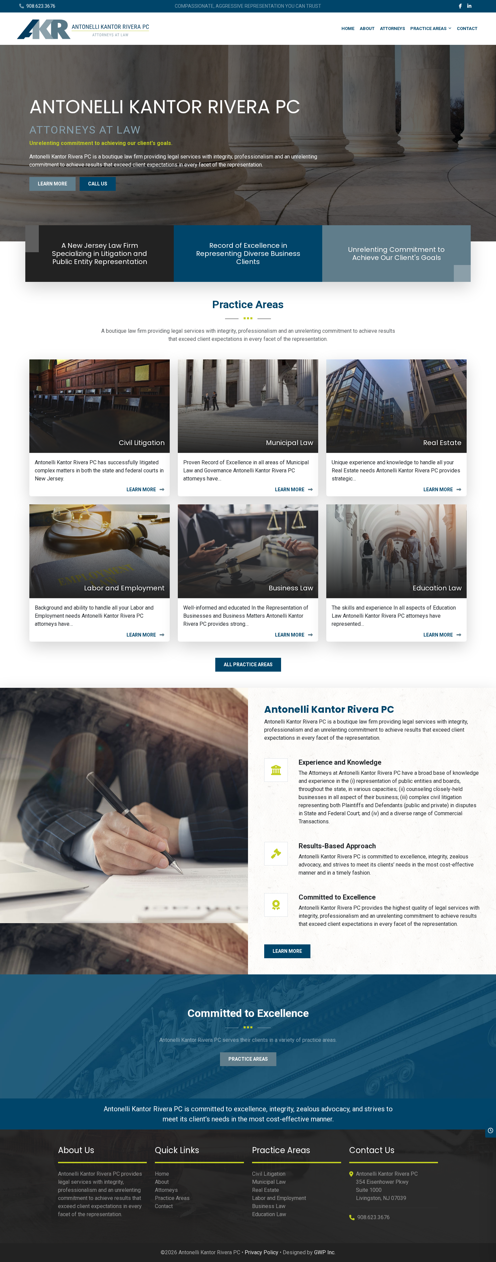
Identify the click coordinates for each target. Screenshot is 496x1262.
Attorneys (392, 28)
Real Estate (265, 1190)
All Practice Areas (248, 664)
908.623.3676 (40, 6)
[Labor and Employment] (99, 551)
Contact (467, 28)
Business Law (268, 1206)
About (367, 28)
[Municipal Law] (248, 406)
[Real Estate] (396, 406)
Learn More (52, 183)
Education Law (269, 1214)
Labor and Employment (279, 1198)
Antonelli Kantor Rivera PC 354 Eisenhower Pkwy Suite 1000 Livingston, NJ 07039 (387, 1186)
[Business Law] (248, 551)
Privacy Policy (261, 1252)
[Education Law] (396, 551)
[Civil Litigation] (99, 406)
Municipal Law (269, 1182)
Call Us (97, 183)
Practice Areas (428, 28)
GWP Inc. (324, 1252)
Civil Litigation (268, 1174)
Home (347, 28)
